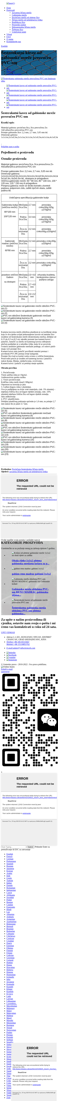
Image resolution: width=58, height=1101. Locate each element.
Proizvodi (10, 10)
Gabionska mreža (19, 15)
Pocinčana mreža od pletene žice (26, 17)
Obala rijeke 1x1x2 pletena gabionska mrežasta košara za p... (30, 562)
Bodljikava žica (18, 22)
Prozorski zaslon (19, 25)
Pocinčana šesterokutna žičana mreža (27, 469)
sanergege (5, 671)
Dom (8, 8)
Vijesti (9, 34)
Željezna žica (17, 29)
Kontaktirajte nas (13, 41)
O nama (9, 39)
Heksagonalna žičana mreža (24, 27)
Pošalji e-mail (7, 669)
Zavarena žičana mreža (21, 13)
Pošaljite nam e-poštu (10, 146)
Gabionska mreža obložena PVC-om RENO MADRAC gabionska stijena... (30, 592)
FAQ (8, 37)
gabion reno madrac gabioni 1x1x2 (31, 573)
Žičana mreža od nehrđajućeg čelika (27, 20)
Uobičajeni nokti (19, 32)
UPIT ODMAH (8, 632)
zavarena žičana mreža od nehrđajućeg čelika (28, 471)
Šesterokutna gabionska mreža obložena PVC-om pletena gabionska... (29, 610)
